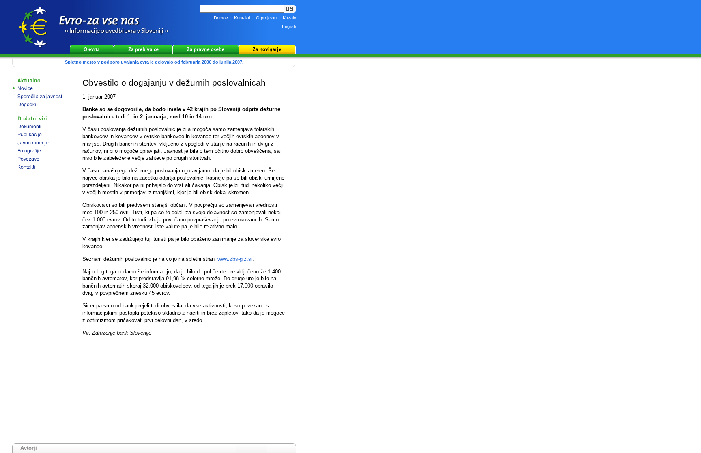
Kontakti (242, 17)
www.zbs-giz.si (234, 259)
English (289, 26)
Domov (221, 17)
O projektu (266, 17)
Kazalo (289, 17)
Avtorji (28, 448)
